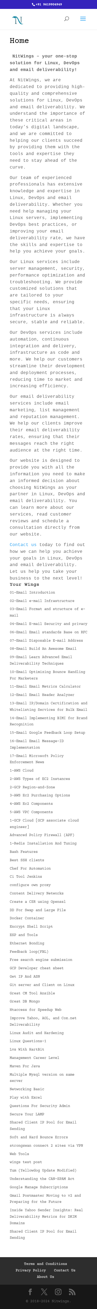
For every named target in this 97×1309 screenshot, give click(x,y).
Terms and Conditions (45, 1264)
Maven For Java (25, 1066)
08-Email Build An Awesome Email (43, 649)
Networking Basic (27, 1089)
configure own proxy (30, 885)
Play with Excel (26, 1098)
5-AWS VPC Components (31, 812)
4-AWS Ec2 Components (31, 804)
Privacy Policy (31, 1270)
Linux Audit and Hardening (37, 1033)
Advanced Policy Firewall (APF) (42, 835)
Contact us (23, 545)
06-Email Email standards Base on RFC (48, 632)
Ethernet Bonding (27, 943)
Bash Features (24, 852)
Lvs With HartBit (27, 1050)
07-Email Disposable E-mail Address (46, 641)
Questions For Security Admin (40, 1106)
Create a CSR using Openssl (38, 902)
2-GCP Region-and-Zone (32, 787)
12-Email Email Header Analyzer (42, 695)
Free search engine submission (41, 960)
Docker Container (27, 918)
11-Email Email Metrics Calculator (45, 687)
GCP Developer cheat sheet (37, 968)
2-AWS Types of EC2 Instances (40, 779)
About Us (45, 1277)
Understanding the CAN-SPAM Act (42, 1179)
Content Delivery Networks (37, 893)
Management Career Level (34, 1058)
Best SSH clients (27, 860)
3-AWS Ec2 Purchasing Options (40, 795)
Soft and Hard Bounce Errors (39, 1137)
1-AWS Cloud (21, 771)
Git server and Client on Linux (42, 985)
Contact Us (64, 1270)
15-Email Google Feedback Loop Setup (47, 733)
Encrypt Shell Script (31, 927)
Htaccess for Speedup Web (35, 1010)
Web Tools (19, 1154)
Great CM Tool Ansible (32, 993)
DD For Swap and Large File (38, 910)
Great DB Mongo (25, 1002)
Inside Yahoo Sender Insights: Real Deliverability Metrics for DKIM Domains (46, 1217)
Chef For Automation (30, 869)
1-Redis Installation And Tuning (43, 844)
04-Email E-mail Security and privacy (48, 624)
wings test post (26, 1162)
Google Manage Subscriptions (39, 1187)
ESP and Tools (24, 935)
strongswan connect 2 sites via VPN (46, 1146)
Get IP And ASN (25, 977)
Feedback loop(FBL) (29, 952)
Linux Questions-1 (28, 1041)
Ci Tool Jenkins (26, 877)
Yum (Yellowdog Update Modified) (43, 1171)
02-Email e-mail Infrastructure (42, 601)
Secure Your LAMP (27, 1114)
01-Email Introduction (32, 593)
